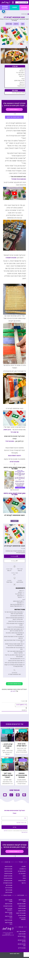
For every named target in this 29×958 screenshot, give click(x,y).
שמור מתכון (9, 24)
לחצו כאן (13, 691)
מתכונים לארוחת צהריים (22, 940)
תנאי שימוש (11, 932)
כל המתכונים (23, 869)
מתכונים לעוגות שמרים (8, 913)
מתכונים (24, 866)
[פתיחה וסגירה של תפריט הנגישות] (3, 11)
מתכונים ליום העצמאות (22, 918)
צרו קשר (23, 883)
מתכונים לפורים (14, 462)
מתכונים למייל (9, 441)
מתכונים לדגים (8, 887)
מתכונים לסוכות (22, 910)
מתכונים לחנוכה (22, 908)
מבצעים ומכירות (22, 871)
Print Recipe (14, 556)
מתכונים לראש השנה (22, 900)
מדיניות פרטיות (5, 932)
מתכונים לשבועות (21, 903)
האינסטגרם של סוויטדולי (18, 179)
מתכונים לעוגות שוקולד (8, 900)
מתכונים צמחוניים (8, 880)
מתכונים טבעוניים (8, 878)
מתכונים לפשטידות (7, 883)
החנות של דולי (22, 873)
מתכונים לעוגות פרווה (8, 923)
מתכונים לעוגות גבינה (8, 917)
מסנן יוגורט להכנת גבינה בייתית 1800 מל (14, 494)
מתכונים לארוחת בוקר (22, 944)
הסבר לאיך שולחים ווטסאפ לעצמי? (7, 775)
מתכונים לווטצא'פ (11, 258)
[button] (22, 23)
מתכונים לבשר (8, 890)
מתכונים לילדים (22, 948)
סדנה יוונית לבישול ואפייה (21, 745)
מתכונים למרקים (8, 871)
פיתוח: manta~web (14, 953)
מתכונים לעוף (9, 885)
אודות (24, 878)
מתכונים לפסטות (8, 869)
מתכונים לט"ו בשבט (21, 913)
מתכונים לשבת (22, 934)
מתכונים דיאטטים (8, 876)
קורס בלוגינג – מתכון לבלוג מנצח (7, 746)
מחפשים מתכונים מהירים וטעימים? (21, 775)
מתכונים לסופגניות (7, 906)
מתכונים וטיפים (22, 880)
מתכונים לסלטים (8, 873)
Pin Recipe (13, 561)
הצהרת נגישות (7, 933)
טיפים (24, 876)
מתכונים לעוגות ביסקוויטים (8, 909)
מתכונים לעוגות (8, 903)
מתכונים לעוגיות (8, 920)
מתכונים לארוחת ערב (22, 936)
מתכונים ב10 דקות (21, 931)
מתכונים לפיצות (8, 866)
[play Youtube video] (14, 193)
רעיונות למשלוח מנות (14, 455)
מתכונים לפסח (22, 906)
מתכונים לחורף (8, 892)
